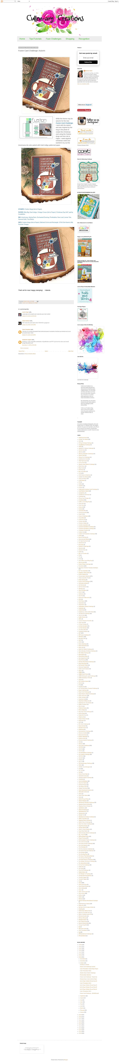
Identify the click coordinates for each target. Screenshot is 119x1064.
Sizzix (80, 797)
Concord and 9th (83, 512)
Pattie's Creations (83, 704)
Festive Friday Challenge (85, 564)
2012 (80, 1029)
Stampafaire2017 (83, 811)
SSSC (80, 765)
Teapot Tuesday (82, 838)
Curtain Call (81, 532)
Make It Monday (82, 644)
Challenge (81, 496)
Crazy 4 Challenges (83, 516)
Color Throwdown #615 (85, 983)
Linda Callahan (26, 320)
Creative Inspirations (83, 525)
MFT (80, 633)
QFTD (80, 722)
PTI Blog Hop (82, 686)
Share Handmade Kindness (85, 790)
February (82, 1010)
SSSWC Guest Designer (84, 767)
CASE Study (82, 480)
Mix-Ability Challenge (84, 652)
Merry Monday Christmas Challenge (87, 651)
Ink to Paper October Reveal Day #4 (88, 981)
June (81, 1002)
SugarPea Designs (83, 825)
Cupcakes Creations (83, 530)
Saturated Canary (83, 775)
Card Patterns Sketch (84, 491)
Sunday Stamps (82, 827)
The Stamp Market (83, 863)
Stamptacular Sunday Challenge (86, 816)
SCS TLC (81, 756)
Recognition (84, 39)
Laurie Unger (25, 312)
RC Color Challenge (83, 724)
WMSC (80, 897)
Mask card (81, 647)
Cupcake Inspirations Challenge (86, 526)
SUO (80, 772)
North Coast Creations (84, 668)
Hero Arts (81, 595)
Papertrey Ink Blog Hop (84, 701)
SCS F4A (81, 747)
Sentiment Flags (82, 784)
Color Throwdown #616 (85, 970)
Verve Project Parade (84, 886)
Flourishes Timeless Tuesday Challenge (88, 567)
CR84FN (81, 485)
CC (79, 482)
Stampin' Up (81, 815)
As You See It (82, 462)
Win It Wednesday (83, 921)
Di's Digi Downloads (83, 541)
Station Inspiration (83, 818)
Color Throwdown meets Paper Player (89, 968)
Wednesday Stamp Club (84, 910)
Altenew (80, 452)
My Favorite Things (83, 665)
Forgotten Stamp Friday (84, 572)
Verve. (80, 890)
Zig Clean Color (82, 928)
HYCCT (80, 592)
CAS (80, 473)
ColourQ (81, 509)
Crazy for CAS (82, 519)
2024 (80, 948)
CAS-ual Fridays (82, 478)
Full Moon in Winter (84, 964)
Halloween (81, 594)
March (81, 1008)
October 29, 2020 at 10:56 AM (29, 316)
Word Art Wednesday (84, 923)
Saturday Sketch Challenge (85, 777)
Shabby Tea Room (83, 788)
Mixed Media (82, 654)
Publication (81, 720)
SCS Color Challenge (84, 745)
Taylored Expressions (84, 836)
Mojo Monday (82, 660)
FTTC (80, 558)
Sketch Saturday (82, 800)
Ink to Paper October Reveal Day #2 (88, 987)
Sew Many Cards (83, 786)
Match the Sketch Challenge (85, 649)
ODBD (80, 672)
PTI (79, 685)
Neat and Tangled (83, 667)
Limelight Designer (83, 631)
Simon (80, 793)
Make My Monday (83, 645)
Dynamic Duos (82, 550)
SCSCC (80, 759)
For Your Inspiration (83, 570)
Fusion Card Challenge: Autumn (87, 966)
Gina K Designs (82, 590)
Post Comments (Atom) (30, 353)
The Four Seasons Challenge (86, 849)
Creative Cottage (83, 523)
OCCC (80, 670)
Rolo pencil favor (83, 734)
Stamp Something (83, 809)
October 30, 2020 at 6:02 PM (29, 335)
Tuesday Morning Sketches (85, 875)
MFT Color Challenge (84, 635)
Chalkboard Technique (84, 494)
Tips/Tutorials (35, 39)
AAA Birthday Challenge (84, 444)
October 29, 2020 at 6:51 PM (29, 324)
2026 (80, 944)
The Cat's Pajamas (83, 845)
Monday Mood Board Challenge (86, 661)
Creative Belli (82, 521)
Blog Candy (81, 468)
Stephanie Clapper (26, 339)
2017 (80, 1018)
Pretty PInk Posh (82, 715)
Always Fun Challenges (84, 457)
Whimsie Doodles (83, 916)
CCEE (80, 484)
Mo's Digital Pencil (83, 658)
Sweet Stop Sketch (83, 831)
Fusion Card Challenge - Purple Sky (88, 977)
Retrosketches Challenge (85, 731)
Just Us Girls (82, 615)
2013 (80, 1027)
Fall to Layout (82, 562)
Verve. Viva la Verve (83, 891)
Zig (79, 926)
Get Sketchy (81, 585)
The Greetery (82, 852)
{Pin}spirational (82, 935)
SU (79, 768)
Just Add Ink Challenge (84, 613)
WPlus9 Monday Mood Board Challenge (88, 900)
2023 (80, 950)
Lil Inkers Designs (83, 626)
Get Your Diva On (83, 586)
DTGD (80, 535)
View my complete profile (83, 84)
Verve (80, 882)
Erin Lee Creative (83, 553)
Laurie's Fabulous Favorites (85, 620)
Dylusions (81, 548)
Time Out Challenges (84, 870)
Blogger (66, 1059)
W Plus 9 (81, 895)
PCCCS (80, 683)
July (81, 1000)
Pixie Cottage (82, 709)
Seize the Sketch (83, 783)
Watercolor (81, 905)
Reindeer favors (82, 727)
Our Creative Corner (83, 681)
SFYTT (80, 761)
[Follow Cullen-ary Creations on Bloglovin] (84, 105)
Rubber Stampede (83, 736)
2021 (80, 955)
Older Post (70, 351)
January (82, 1012)
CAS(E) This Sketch (83, 476)
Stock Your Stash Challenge (85, 824)
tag (79, 932)
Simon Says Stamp (83, 795)
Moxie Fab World (83, 663)
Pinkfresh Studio (82, 708)
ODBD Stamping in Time (84, 677)
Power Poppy (82, 713)
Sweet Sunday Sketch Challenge (86, 832)
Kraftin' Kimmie (82, 617)
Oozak (80, 679)
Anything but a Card (83, 459)
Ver (79, 881)
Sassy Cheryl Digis (83, 774)
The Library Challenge (84, 857)
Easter (80, 551)
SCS (80, 742)
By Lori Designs (82, 471)
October (82, 963)
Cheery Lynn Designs (84, 498)
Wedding (81, 909)
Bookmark (81, 469)
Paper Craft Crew (83, 690)
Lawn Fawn (81, 622)
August (82, 998)
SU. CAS (81, 770)
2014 (80, 1025)
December (82, 958)
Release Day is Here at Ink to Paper (88, 979)
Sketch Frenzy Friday (84, 799)
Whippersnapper (83, 919)
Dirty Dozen (81, 542)
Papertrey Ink (82, 699)
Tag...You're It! (82, 834)
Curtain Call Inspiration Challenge (87, 533)
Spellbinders (82, 808)
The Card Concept (83, 841)
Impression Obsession (84, 597)
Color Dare (81, 503)
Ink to (80, 599)
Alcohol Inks (81, 450)
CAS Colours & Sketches (84, 475)
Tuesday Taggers (83, 877)
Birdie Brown (82, 466)
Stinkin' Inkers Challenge (84, 822)
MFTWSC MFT (82, 638)
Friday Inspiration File (84, 578)
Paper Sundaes (82, 697)
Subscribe (88, 62)
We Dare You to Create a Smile (86, 907)
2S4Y (80, 441)
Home (22, 39)
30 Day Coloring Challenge (85, 443)
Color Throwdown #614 (85, 991)
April (81, 1006)
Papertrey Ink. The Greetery (85, 702)
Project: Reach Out (83, 718)
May (81, 1004)
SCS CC (81, 743)
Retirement (81, 729)
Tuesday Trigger (82, 879)
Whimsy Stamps (82, 918)
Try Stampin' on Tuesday (84, 873)
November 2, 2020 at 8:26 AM (29, 345)
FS (79, 555)
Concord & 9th (82, 510)
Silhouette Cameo (83, 791)
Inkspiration (81, 603)
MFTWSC (81, 636)
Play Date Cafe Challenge (85, 711)
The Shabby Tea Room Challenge (87, 861)
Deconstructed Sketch (84, 539)
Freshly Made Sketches (84, 576)
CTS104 (81, 487)
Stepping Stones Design (84, 820)
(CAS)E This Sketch (83, 439)
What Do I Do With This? (84, 912)
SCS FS (80, 749)
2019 (80, 1014)
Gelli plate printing (83, 583)
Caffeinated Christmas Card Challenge (88, 489)
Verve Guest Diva (83, 884)
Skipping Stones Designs (85, 806)
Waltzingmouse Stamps (84, 903)
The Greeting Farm (83, 854)
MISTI (80, 640)
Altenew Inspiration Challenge (86, 453)
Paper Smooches (83, 695)
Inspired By (81, 610)
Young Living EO (83, 925)
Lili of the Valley (82, 629)
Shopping (70, 39)
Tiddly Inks (81, 866)
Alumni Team (82, 455)
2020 (80, 957)
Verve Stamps (82, 888)
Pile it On (81, 706)
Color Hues (81, 505)
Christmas (81, 500)
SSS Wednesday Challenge (85, 763)
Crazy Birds (81, 517)
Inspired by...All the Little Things (86, 611)
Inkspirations (82, 604)
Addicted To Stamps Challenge (86, 448)
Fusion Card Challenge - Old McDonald (89, 993)
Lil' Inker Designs (83, 627)
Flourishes (81, 566)
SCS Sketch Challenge (84, 754)
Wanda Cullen (88, 70)
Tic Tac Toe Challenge (84, 865)
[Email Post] (37, 301)
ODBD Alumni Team (83, 674)
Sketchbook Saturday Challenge (86, 802)
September (83, 996)
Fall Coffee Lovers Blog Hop (85, 560)
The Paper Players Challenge (86, 859)
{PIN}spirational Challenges (85, 934)
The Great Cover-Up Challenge (86, 850)
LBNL (80, 619)
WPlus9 (80, 898)
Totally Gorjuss (82, 872)
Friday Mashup (82, 579)
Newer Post (21, 351)
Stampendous (82, 813)
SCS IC (80, 750)
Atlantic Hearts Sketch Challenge (86, 464)
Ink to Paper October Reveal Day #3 (88, 985)
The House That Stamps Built (85, 856)
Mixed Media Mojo (83, 656)
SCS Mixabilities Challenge (85, 752)
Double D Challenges (84, 546)
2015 (80, 1023)
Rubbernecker (82, 738)
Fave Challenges (53, 39)
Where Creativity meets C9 (85, 914)
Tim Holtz (81, 868)
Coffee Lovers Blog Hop (84, 501)
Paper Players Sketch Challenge (86, 693)
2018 (80, 1016)
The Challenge (82, 847)
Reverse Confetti (83, 733)
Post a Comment (24, 348)
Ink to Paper (35, 302)
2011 (80, 1031)
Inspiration (81, 608)
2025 (80, 946)
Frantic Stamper (82, 574)
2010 (80, 1033)
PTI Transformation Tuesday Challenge (88, 688)
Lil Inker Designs (83, 624)
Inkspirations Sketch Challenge (86, 606)
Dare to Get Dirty (83, 537)
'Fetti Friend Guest (83, 437)
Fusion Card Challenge (27, 302)
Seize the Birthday (83, 781)
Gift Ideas (81, 588)
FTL (79, 557)
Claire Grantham (26, 329)
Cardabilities (82, 493)
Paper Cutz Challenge (84, 692)
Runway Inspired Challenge (85, 740)
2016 (80, 1021)
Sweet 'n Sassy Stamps (84, 829)
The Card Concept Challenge (86, 843)
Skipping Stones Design (84, 804)
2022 (80, 953)
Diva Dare (81, 544)
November (82, 960)
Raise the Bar (82, 726)
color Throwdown (83, 930)
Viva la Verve (82, 893)
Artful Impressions (83, 460)
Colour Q (81, 507)
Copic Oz (81, 514)
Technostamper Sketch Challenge (87, 840)
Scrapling (81, 779)
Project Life (81, 717)
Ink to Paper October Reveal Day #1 (88, 989)
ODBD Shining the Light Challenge (87, 676)
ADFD (80, 446)
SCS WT (81, 758)
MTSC (80, 642)
